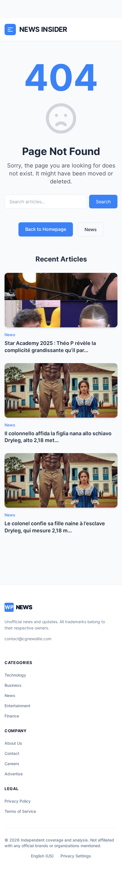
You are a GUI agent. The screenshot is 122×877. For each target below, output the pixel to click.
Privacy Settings (75, 855)
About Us (13, 743)
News (91, 229)
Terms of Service (20, 811)
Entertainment (17, 705)
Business (13, 685)
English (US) (42, 855)
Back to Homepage (45, 229)
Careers (12, 763)
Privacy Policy (18, 801)
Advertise (14, 773)
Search (103, 201)
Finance (12, 715)
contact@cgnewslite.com (28, 638)
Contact (12, 753)
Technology (15, 675)
